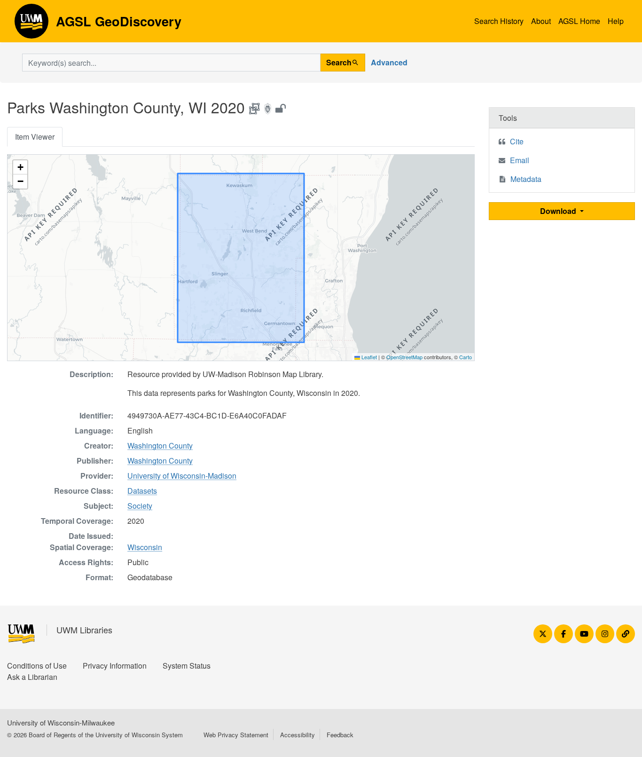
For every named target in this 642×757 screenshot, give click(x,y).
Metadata (525, 178)
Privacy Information (115, 665)
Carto (465, 357)
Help (616, 21)
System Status (187, 665)
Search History (499, 21)
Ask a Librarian (32, 676)
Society (139, 505)
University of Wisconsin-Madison (181, 475)
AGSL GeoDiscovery (31, 24)
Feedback (340, 734)
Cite (517, 141)
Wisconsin (144, 547)
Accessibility (297, 734)
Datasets (142, 490)
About (541, 21)
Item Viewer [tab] (35, 136)
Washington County (160, 445)
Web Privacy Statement (236, 734)
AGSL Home (579, 21)
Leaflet (368, 357)
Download (559, 210)
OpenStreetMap (404, 357)
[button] (20, 167)
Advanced (389, 62)
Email (519, 160)
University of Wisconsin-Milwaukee (61, 722)
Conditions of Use (37, 665)
